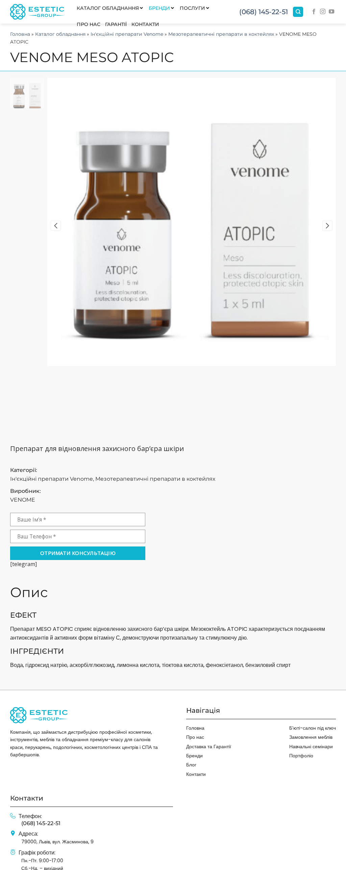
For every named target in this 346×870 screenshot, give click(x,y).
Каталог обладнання (60, 34)
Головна (20, 34)
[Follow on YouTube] (331, 12)
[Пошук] (298, 12)
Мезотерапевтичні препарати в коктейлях (221, 34)
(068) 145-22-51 (263, 12)
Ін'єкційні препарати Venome (127, 34)
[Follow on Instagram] (322, 12)
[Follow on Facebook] (314, 12)
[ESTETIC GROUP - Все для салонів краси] (37, 11)
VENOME (22, 500)
